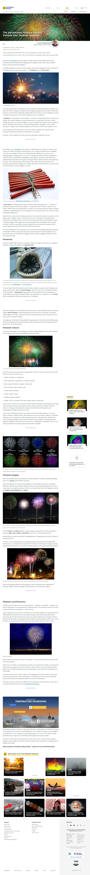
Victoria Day (13, 61)
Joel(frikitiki (16, 285)
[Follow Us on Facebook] (67, 825)
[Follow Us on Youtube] (74, 825)
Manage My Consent (9, 832)
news (6, 11)
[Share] (4, 44)
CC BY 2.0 (35, 201)
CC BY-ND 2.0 (27, 285)
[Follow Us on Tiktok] (77, 825)
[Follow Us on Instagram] (70, 825)
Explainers (16, 11)
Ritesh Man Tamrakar (22, 201)
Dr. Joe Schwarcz (16, 149)
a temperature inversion (31, 684)
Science (11, 11)
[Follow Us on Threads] (80, 825)
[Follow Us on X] (84, 825)
